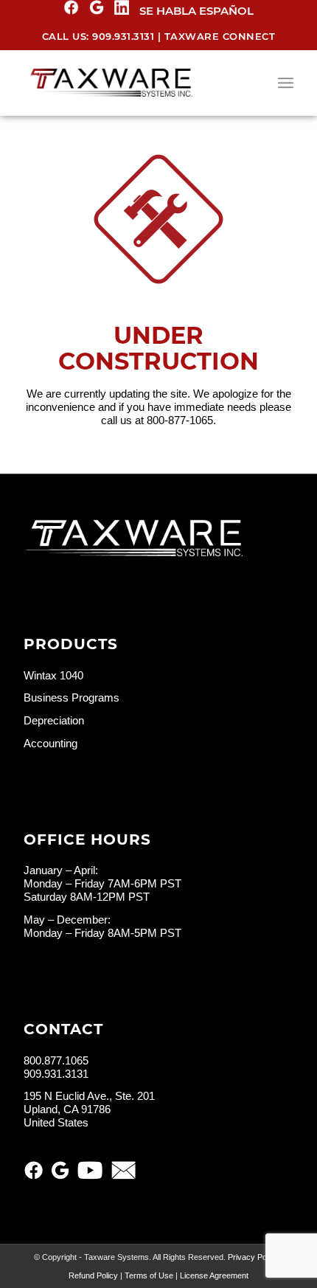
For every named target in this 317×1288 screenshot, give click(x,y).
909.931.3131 (123, 36)
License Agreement (214, 1275)
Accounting (50, 743)
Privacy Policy (253, 1257)
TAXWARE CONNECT (220, 36)
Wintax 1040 (53, 675)
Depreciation (54, 720)
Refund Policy (93, 1275)
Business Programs (71, 697)
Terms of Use (149, 1275)
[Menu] (285, 82)
